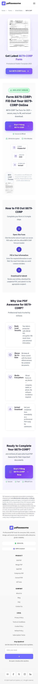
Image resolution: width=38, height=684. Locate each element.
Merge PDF (19, 565)
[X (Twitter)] (19, 674)
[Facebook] (13, 674)
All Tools (19, 582)
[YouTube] (7, 674)
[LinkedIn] (30, 674)
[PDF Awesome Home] (19, 528)
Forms (10, 11)
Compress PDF (19, 573)
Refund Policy (19, 631)
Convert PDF (19, 578)
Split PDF (19, 569)
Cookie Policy (19, 626)
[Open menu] (34, 3)
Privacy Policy (19, 618)
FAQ (19, 602)
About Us (19, 593)
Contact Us (19, 606)
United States (18, 11)
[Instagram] (24, 674)
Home (3, 11)
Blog (19, 598)
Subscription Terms (19, 635)
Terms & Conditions (19, 622)
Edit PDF (19, 560)
